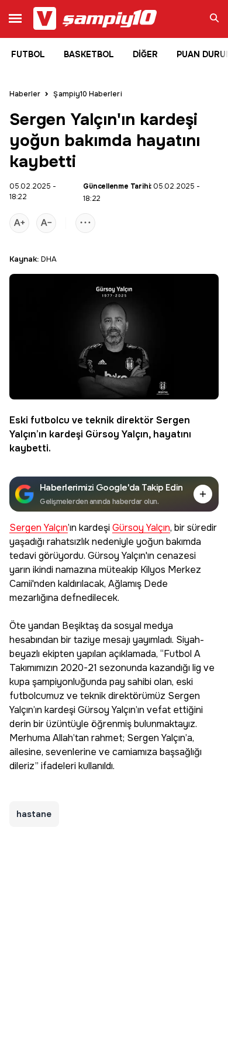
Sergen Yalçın (38, 528)
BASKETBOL (89, 54)
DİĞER (145, 54)
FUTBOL (28, 54)
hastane (34, 814)
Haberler (24, 94)
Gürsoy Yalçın (116, 434)
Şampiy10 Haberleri (87, 94)
